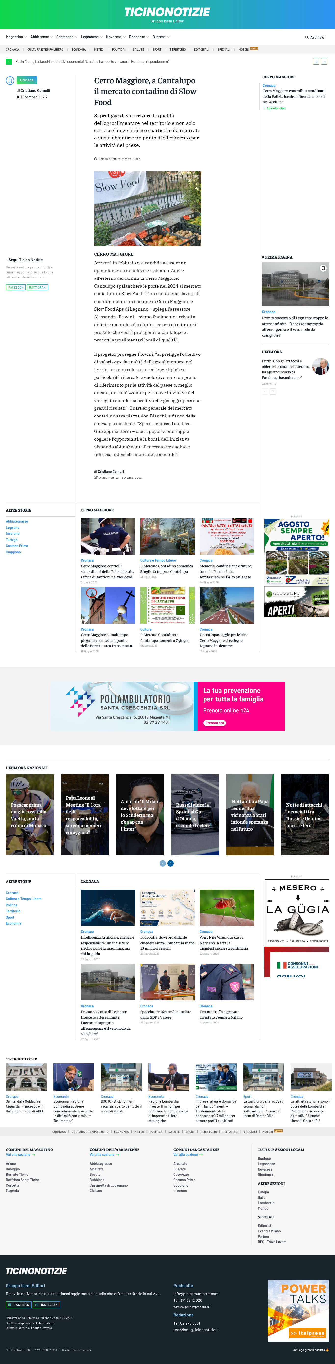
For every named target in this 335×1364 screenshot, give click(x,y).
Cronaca (27, 80)
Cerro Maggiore (278, 77)
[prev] (316, 62)
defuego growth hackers (309, 1349)
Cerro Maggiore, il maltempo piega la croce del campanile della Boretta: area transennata (106, 640)
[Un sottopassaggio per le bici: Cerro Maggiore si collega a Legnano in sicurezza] (227, 605)
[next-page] (273, 391)
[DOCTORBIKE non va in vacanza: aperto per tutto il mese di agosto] (121, 1077)
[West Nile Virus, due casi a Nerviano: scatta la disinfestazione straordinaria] (227, 908)
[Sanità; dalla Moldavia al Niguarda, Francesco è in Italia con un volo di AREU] (26, 1077)
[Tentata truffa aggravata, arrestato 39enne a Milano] (227, 982)
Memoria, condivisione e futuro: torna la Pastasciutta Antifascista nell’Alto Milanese (226, 571)
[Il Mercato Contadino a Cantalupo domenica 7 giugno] (167, 605)
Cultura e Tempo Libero (158, 560)
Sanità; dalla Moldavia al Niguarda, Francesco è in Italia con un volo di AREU (25, 1106)
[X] (148, 490)
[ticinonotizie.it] (167, 11)
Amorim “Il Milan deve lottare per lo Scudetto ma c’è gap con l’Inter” (139, 815)
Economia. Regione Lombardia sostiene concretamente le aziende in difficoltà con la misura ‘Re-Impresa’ (73, 1111)
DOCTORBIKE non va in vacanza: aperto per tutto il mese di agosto (121, 1106)
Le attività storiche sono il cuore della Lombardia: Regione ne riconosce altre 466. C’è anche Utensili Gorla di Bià (310, 1111)
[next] (324, 62)
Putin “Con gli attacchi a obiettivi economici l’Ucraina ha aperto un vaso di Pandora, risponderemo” (92, 61)
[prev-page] (265, 391)
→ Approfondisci (274, 108)
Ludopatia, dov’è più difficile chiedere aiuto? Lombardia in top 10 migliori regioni (167, 942)
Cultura (145, 629)
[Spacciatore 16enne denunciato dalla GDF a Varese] (167, 982)
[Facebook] (137, 490)
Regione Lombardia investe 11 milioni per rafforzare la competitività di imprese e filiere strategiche (168, 1111)
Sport (247, 1097)
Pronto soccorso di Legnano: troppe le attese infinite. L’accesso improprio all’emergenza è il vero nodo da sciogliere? (295, 326)
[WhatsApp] (171, 490)
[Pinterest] (160, 490)
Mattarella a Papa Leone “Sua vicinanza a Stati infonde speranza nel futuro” (250, 815)
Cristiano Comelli (35, 90)
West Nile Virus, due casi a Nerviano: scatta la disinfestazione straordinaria (224, 942)
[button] (313, 37)
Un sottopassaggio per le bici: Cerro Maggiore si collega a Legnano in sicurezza (223, 640)
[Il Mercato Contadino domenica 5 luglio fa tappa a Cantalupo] (167, 536)
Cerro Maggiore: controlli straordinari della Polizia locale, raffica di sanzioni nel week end (294, 96)
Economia (61, 1097)
